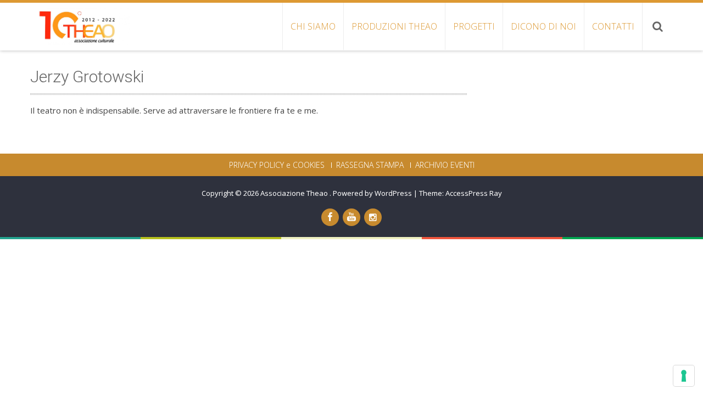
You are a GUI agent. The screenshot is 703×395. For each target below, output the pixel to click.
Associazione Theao (295, 193)
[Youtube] (351, 217)
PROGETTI (474, 26)
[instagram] (373, 217)
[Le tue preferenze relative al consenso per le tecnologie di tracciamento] (683, 375)
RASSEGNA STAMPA (370, 165)
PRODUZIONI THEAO (394, 26)
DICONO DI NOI (543, 26)
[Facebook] (330, 217)
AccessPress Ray (473, 193)
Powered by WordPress (372, 193)
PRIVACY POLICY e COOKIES (277, 165)
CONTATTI (613, 26)
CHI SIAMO (313, 26)
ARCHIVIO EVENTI (445, 165)
